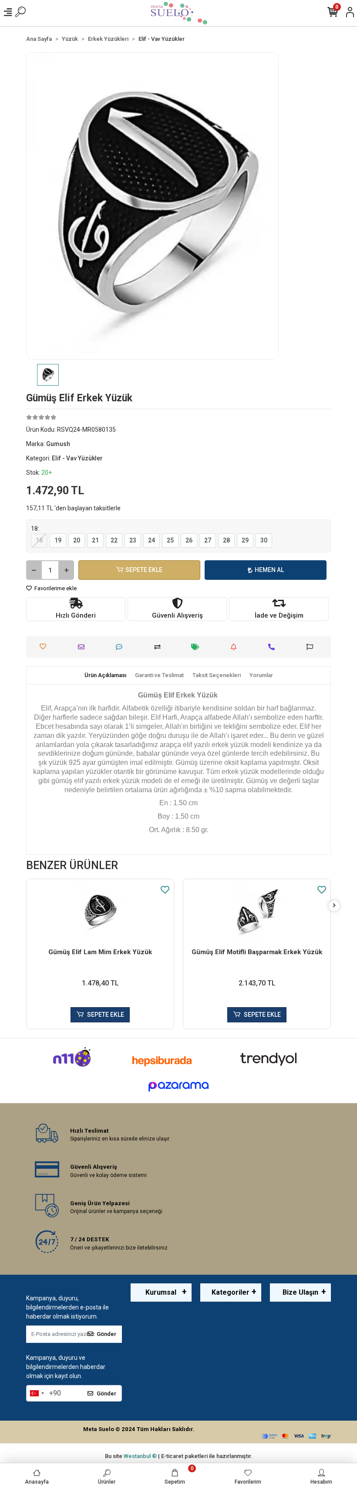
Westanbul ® (141, 1456)
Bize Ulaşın (300, 1292)
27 (207, 540)
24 (151, 540)
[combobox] (37, 1393)
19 (57, 540)
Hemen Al (269, 569)
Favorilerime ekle (55, 588)
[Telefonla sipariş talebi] (273, 646)
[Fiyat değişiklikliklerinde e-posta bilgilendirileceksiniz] (197, 646)
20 (76, 540)
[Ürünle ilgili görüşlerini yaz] (121, 646)
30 (263, 540)
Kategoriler (230, 1292)
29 (245, 540)
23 (132, 540)
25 (170, 540)
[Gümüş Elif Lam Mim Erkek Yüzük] (100, 911)
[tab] (105, 675)
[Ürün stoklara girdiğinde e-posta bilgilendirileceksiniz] (236, 646)
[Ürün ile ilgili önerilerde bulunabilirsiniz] (312, 646)
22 (114, 540)
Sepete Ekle (143, 569)
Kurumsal (160, 1292)
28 (226, 540)
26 (188, 540)
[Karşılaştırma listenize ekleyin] (159, 646)
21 (95, 540)
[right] (334, 906)
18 (39, 540)
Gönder (106, 1334)
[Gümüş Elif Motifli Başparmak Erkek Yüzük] (257, 911)
